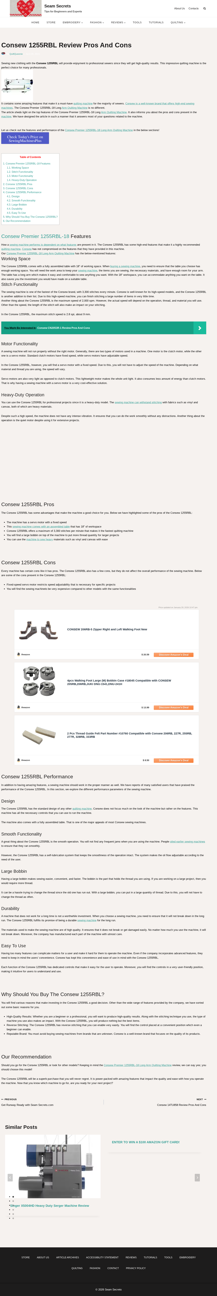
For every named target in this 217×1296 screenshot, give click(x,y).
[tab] (13, 1197)
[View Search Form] (204, 8)
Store (51, 22)
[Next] (197, 1177)
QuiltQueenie (16, 54)
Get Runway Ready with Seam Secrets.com (27, 1102)
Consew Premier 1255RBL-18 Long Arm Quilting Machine (99, 130)
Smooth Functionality (21, 200)
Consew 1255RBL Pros (17, 184)
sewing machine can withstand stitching (138, 402)
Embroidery (188, 1257)
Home (35, 22)
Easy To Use (16, 212)
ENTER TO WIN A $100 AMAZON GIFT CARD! (146, 1142)
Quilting (77, 1268)
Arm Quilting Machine (74, 107)
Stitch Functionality (20, 171)
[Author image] (3, 54)
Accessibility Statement (102, 1257)
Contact (113, 1268)
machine (6, 116)
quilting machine (83, 103)
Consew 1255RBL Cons (18, 188)
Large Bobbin (17, 204)
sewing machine (87, 270)
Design (13, 196)
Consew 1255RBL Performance (22, 192)
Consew (27, 249)
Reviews (131, 1257)
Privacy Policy (136, 1268)
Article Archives (67, 1257)
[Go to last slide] (10, 1177)
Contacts (194, 8)
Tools (137, 22)
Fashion (95, 1268)
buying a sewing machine (125, 266)
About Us (179, 8)
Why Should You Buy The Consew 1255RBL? (30, 216)
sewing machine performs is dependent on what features (43, 244)
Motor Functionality (20, 175)
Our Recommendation (17, 220)
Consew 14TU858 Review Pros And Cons (181, 1102)
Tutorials (156, 22)
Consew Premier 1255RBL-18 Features (26, 163)
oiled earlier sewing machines (187, 841)
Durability (14, 208)
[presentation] (53, 1166)
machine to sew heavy (39, 539)
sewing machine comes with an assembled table (41, 526)
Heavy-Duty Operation (22, 180)
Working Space (18, 167)
